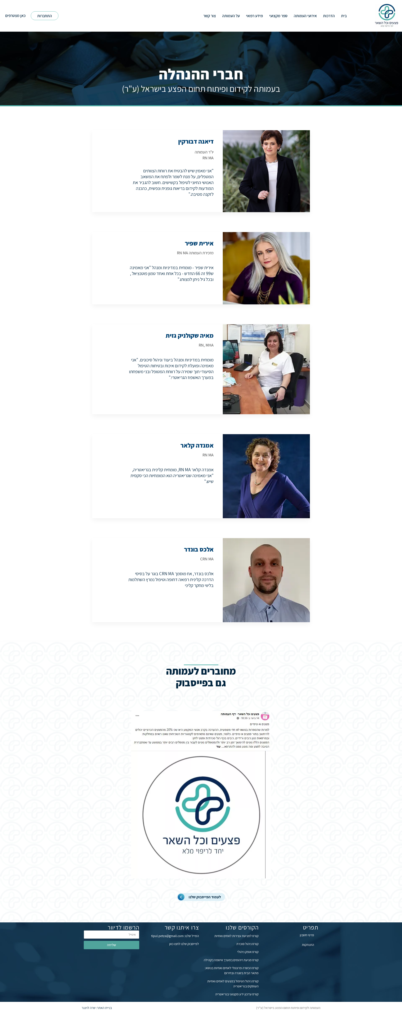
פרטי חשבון (307, 935)
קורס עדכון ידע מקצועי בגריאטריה (237, 994)
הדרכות (329, 15)
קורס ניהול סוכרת (247, 944)
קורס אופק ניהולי (248, 952)
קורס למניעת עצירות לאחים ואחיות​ (236, 936)
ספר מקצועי (278, 15)
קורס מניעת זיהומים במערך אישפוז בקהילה (231, 960)
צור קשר (209, 15)
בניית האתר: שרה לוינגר (97, 1008)
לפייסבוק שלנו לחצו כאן (184, 944)
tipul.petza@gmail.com (167, 936)
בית (344, 15)
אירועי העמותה (305, 15)
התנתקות (308, 945)
